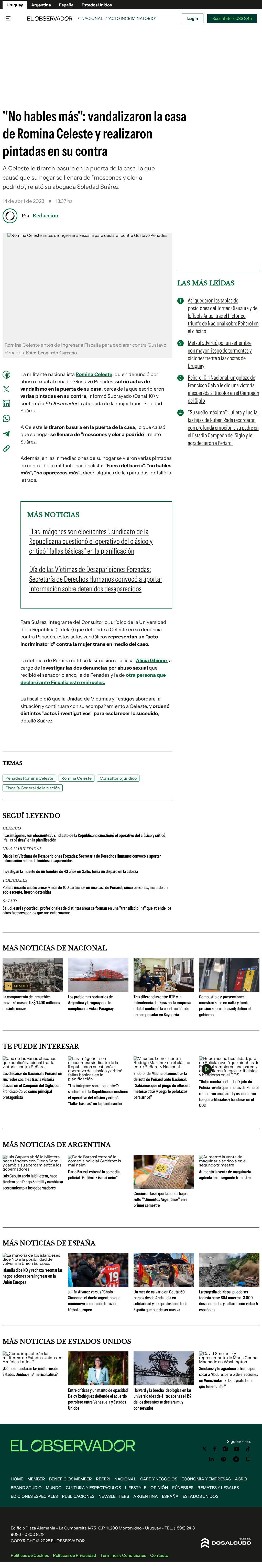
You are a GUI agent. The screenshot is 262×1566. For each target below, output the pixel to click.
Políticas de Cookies (30, 1555)
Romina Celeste (76, 778)
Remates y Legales (218, 1487)
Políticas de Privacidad (74, 1555)
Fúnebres (182, 1487)
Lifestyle (135, 1487)
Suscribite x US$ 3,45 (232, 18)
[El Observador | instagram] (225, 1449)
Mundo (54, 1487)
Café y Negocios (158, 1478)
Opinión (159, 1487)
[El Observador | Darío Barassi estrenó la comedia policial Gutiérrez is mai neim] (98, 1164)
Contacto (159, 1555)
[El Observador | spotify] (224, 1459)
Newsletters (114, 1496)
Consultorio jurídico (118, 778)
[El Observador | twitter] (204, 1449)
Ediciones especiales (34, 1496)
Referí (103, 1478)
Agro (241, 1478)
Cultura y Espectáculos (93, 1487)
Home (17, 1478)
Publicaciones (78, 1496)
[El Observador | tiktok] (248, 1449)
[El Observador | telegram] (236, 1459)
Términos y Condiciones (123, 1555)
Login (192, 18)
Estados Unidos (97, 4)
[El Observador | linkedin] (211, 1459)
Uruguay (15, 4)
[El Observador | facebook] (215, 1449)
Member (36, 1478)
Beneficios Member (70, 1478)
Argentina (41, 4)
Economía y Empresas (206, 1478)
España (66, 4)
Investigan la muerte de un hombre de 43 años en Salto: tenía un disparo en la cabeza (70, 871)
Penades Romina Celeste (29, 778)
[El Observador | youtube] (236, 1449)
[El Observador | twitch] (248, 1459)
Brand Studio (26, 1487)
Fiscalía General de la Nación (32, 787)
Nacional (92, 18)
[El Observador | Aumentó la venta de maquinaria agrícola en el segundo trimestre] (229, 1164)
